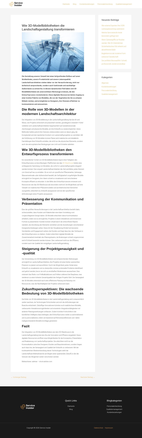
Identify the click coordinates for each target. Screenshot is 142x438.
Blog (74, 4)
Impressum (109, 428)
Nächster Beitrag (88, 377)
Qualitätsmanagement (124, 4)
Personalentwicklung (105, 4)
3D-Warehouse (68, 163)
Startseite (66, 4)
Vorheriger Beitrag (18, 377)
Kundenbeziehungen (87, 4)
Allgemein (105, 83)
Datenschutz (98, 428)
